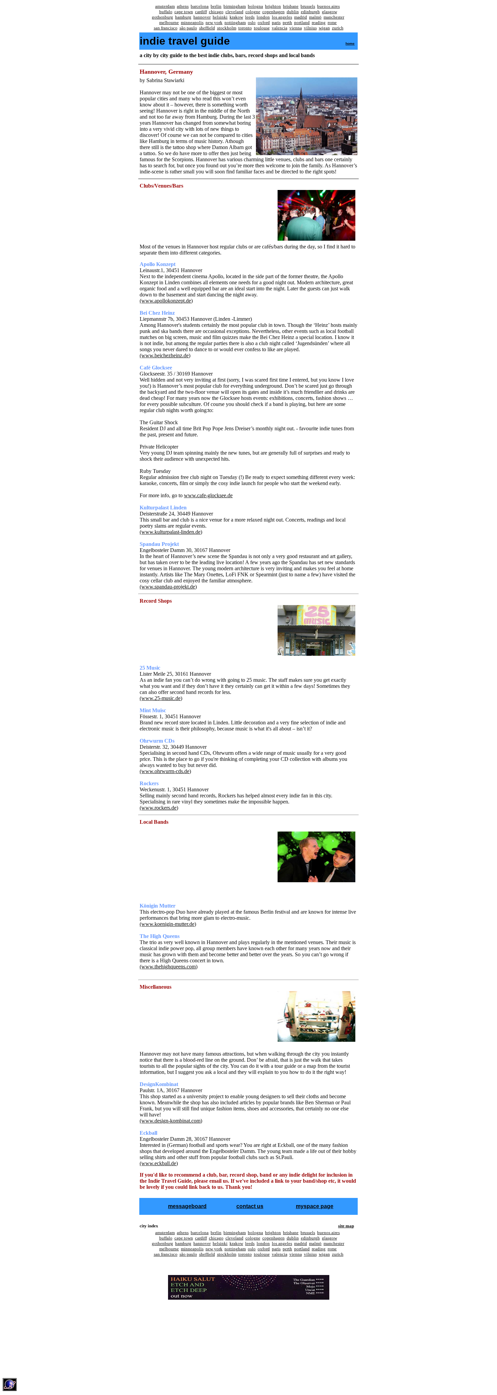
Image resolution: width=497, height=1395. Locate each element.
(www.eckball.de (158, 1163)
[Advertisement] (248, 1315)
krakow (236, 17)
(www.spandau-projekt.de (167, 587)
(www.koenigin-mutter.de (167, 924)
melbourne (169, 22)
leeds (250, 17)
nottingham (235, 22)
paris (276, 22)
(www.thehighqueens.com (168, 966)
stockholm (226, 27)
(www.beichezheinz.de (164, 355)
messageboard (187, 1206)
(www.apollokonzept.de (165, 301)
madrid (300, 17)
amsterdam (165, 6)
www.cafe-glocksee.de (208, 495)
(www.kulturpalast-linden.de (170, 532)
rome (332, 22)
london (263, 17)
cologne (252, 11)
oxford (264, 22)
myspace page (314, 1206)
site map (346, 1225)
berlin (216, 6)
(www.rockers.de (158, 808)
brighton (273, 6)
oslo (252, 22)
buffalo (165, 11)
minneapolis (192, 22)
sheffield (207, 27)
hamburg (183, 17)
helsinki (220, 17)
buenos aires (328, 6)
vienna (295, 27)
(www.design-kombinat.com (170, 1121)
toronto (245, 27)
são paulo (188, 27)
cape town (183, 11)
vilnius (310, 27)
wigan (324, 27)
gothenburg (162, 17)
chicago (216, 11)
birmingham (234, 6)
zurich (338, 27)
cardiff (201, 11)
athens (183, 6)
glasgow (329, 11)
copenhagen (273, 11)
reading (319, 22)
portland (302, 22)
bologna (255, 6)
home (350, 43)
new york (214, 22)
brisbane (291, 6)
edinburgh (310, 11)
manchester (334, 17)
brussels (308, 6)
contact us (249, 1206)
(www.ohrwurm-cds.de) (165, 771)
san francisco (166, 27)
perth (287, 22)
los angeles (282, 17)
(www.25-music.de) (161, 698)
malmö (315, 17)
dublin (293, 11)
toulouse (262, 27)
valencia (279, 27)
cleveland (234, 11)
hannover (202, 17)
